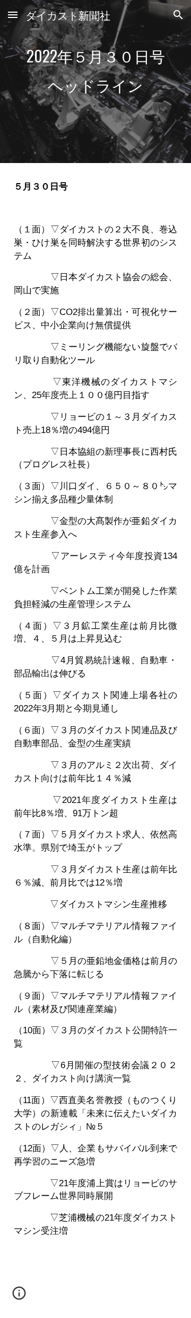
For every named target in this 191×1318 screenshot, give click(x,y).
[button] (12, 14)
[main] (95, 81)
